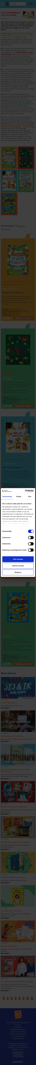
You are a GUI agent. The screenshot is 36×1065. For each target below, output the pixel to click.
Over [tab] (29, 496)
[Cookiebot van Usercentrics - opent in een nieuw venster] (25, 491)
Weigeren (18, 572)
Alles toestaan (18, 559)
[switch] (31, 537)
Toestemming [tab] (7, 496)
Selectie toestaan (18, 566)
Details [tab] (18, 496)
